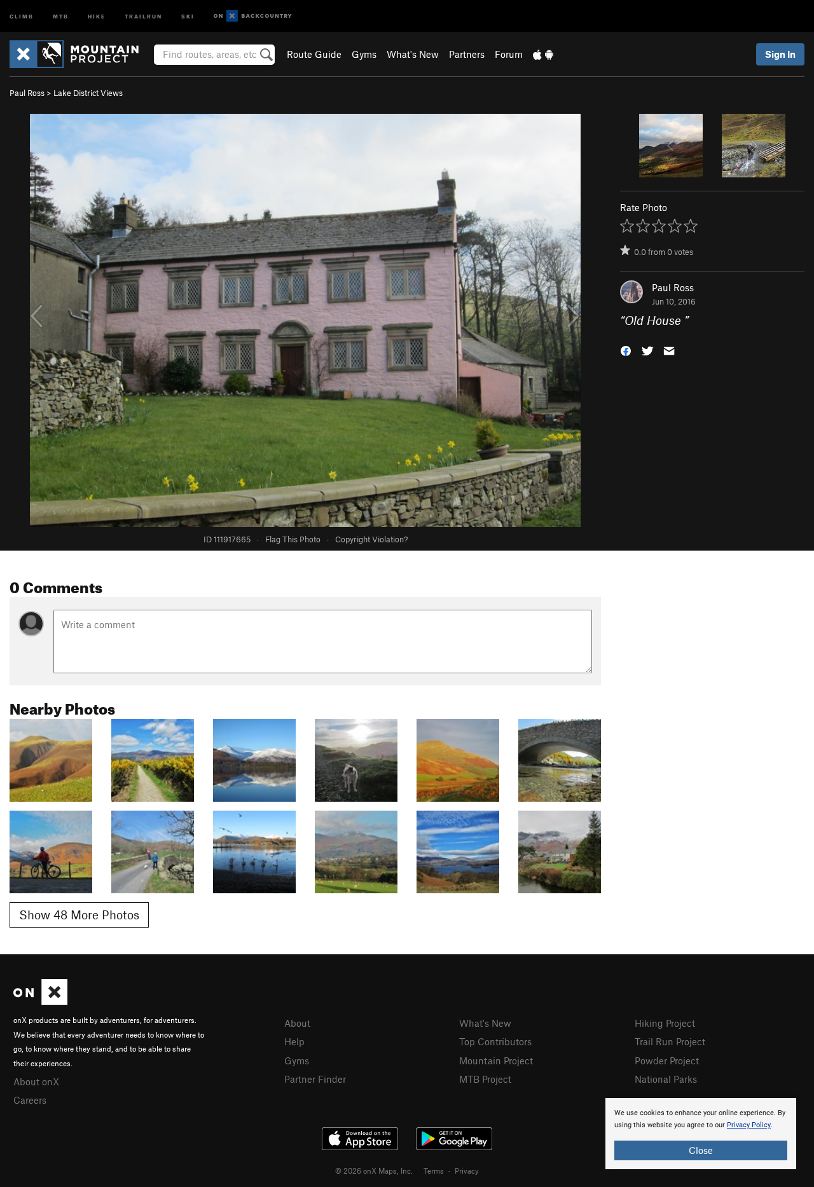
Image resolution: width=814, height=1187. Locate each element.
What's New (413, 54)
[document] (700, 1133)
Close (701, 1150)
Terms (434, 1170)
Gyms (364, 54)
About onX (36, 1081)
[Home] (80, 54)
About (297, 1023)
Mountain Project (496, 1060)
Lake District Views (88, 93)
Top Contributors (495, 1041)
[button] (625, 350)
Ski (188, 15)
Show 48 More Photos (79, 914)
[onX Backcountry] (252, 16)
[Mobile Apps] (543, 54)
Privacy (467, 1170)
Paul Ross (27, 93)
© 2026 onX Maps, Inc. (374, 1170)
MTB (61, 15)
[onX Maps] (40, 1001)
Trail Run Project (670, 1041)
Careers (29, 1100)
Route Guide (314, 54)
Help (294, 1041)
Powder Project (667, 1060)
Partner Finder (315, 1079)
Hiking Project (665, 1023)
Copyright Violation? (371, 539)
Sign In (780, 54)
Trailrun (143, 15)
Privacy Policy (749, 1125)
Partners (467, 54)
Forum (509, 54)
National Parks (666, 1079)
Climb (22, 15)
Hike (97, 15)
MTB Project (485, 1079)
